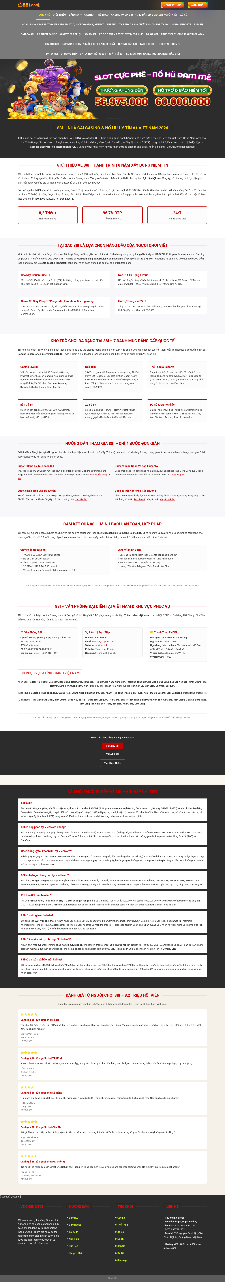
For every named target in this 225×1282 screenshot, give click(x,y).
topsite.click (101, 645)
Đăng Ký (74, 14)
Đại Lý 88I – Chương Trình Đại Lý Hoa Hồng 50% (76, 53)
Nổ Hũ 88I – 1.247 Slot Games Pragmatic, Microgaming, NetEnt (63, 24)
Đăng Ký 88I (112, 746)
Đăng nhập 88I (178, 474)
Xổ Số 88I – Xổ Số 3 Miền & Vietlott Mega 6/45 (113, 34)
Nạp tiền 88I (81, 499)
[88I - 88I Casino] (29, 5)
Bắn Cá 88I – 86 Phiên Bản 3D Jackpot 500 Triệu (51, 34)
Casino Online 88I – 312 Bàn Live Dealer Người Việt (144, 14)
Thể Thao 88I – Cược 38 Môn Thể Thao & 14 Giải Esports (155, 24)
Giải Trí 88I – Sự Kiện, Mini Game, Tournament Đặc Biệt (144, 53)
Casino (89, 14)
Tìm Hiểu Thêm (112, 763)
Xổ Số (184, 14)
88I (182, 1217)
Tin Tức (111, 24)
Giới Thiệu (59, 14)
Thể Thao (102, 14)
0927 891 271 (101, 637)
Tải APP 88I (112, 754)
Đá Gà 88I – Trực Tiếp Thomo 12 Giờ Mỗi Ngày (175, 34)
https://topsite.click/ (186, 1221)
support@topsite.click (103, 641)
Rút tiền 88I (139, 499)
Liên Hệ (198, 24)
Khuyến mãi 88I (167, 499)
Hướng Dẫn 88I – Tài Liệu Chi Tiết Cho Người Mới (149, 44)
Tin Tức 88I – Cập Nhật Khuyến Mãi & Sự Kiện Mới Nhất (80, 44)
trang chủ (43, 14)
